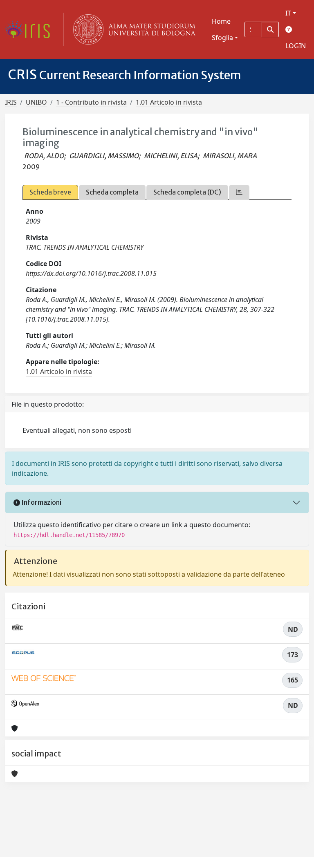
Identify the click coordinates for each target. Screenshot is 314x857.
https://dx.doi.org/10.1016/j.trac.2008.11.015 (91, 273)
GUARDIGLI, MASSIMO (104, 156)
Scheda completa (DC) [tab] (187, 192)
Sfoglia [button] (222, 37)
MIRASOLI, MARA (230, 156)
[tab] (239, 192)
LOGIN (295, 45)
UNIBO (36, 102)
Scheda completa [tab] (112, 192)
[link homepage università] (132, 29)
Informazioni (40, 502)
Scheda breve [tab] (50, 192)
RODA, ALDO (44, 156)
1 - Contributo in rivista (91, 102)
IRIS (11, 102)
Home (221, 21)
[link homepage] (30, 29)
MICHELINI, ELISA (170, 156)
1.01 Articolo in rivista (169, 102)
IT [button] (288, 13)
